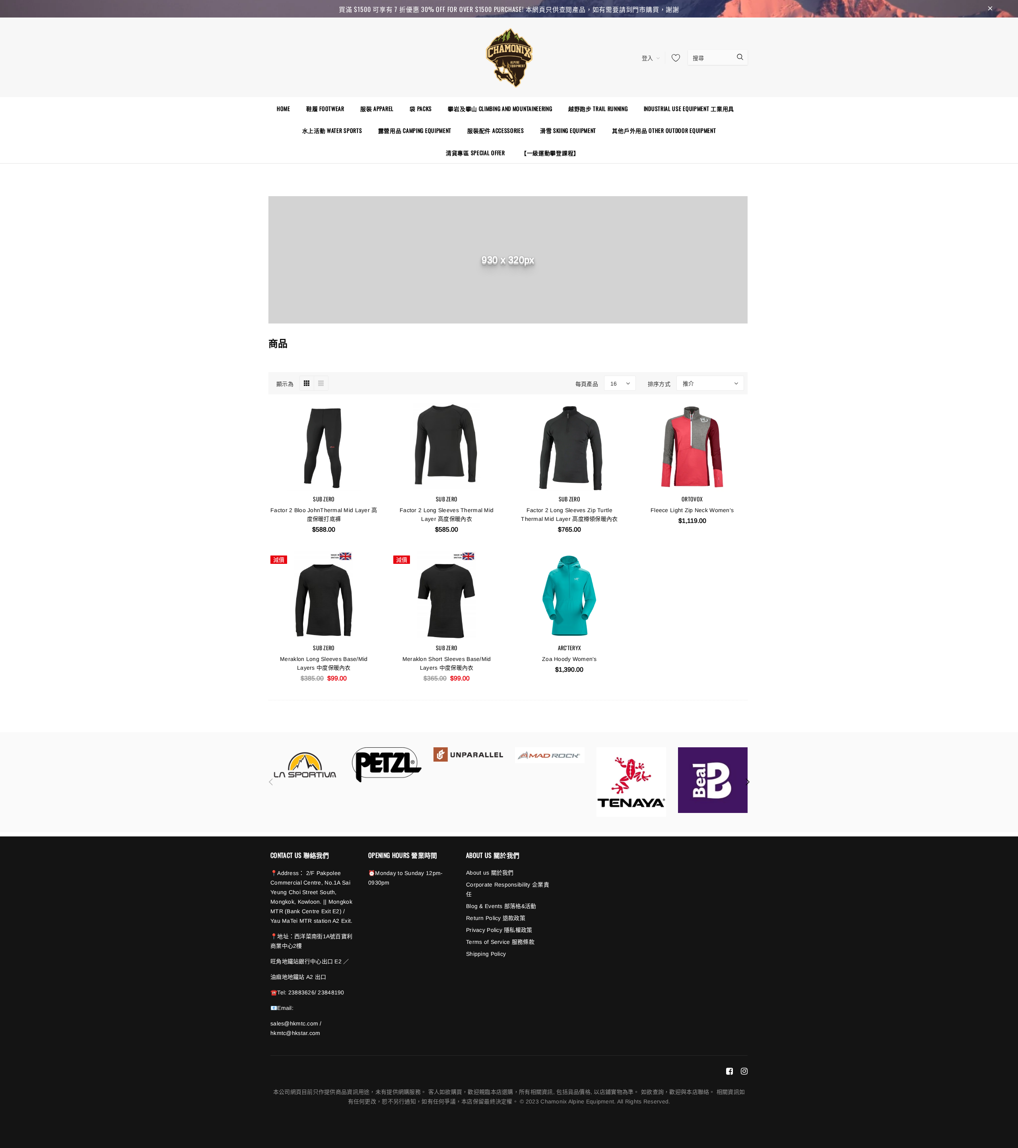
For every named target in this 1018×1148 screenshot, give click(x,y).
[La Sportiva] (305, 764)
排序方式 (659, 383)
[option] (305, 764)
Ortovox (692, 499)
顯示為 (284, 383)
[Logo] (509, 56)
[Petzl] (387, 764)
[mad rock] (550, 755)
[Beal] (713, 780)
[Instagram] (744, 1070)
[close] (990, 9)
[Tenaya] (631, 782)
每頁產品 (586, 383)
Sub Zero (323, 499)
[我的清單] (673, 58)
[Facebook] (729, 1070)
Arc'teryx (569, 647)
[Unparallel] (468, 754)
